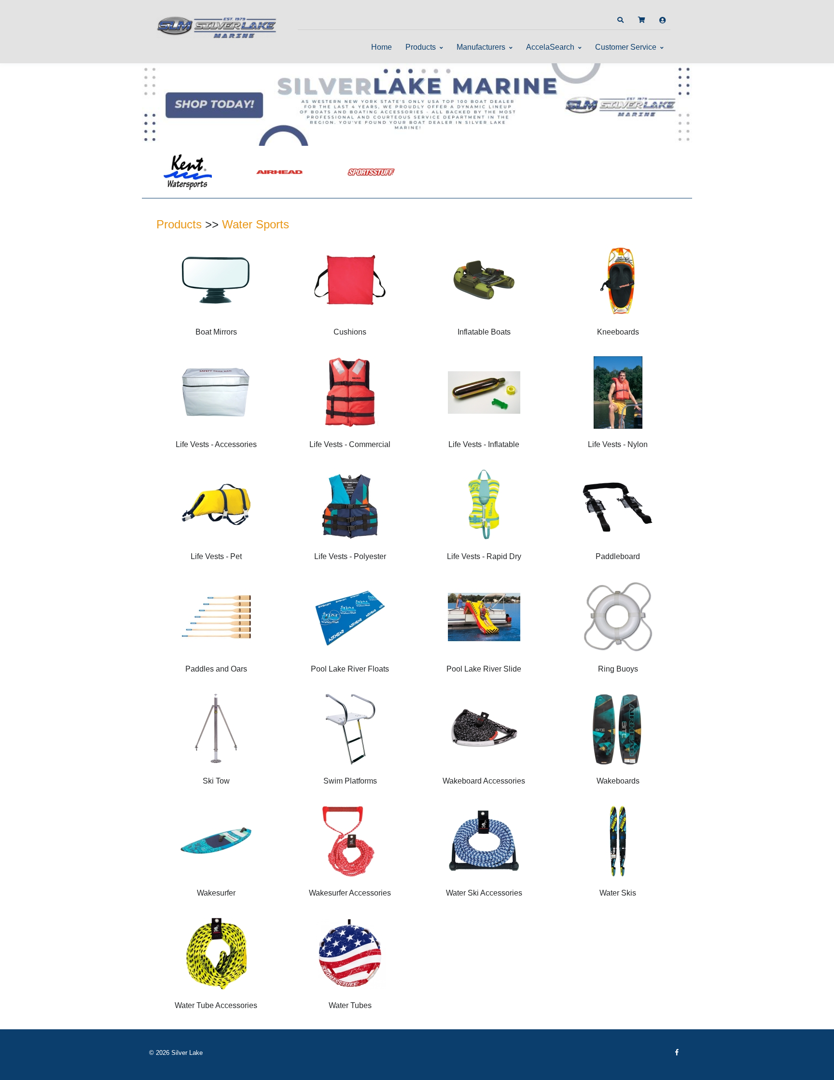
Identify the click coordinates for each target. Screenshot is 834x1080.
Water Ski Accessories (484, 893)
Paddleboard (618, 556)
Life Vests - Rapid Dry (484, 556)
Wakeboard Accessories (484, 781)
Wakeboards (618, 781)
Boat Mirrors (216, 332)
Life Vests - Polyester (350, 556)
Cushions (350, 332)
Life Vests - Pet (216, 556)
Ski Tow (216, 781)
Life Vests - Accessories (216, 444)
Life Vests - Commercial (349, 444)
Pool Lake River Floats (350, 669)
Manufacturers (481, 47)
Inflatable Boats (484, 332)
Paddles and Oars (216, 669)
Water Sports (255, 224)
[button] (620, 20)
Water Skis (617, 893)
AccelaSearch (550, 47)
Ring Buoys (618, 669)
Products (420, 47)
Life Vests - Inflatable (483, 444)
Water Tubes (350, 1005)
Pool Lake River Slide (483, 669)
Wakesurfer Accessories (350, 893)
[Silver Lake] (216, 26)
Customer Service (625, 47)
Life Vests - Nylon (618, 444)
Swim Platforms (350, 781)
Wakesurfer (216, 893)
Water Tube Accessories (216, 1005)
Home (381, 47)
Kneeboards (618, 332)
